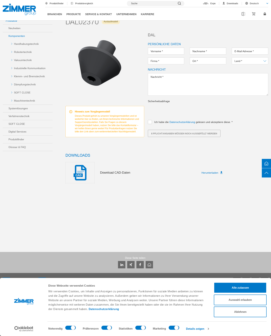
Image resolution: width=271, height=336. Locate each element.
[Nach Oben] (266, 172)
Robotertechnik (23, 52)
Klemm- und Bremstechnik (29, 76)
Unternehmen (126, 14)
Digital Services (17, 131)
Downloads (232, 3)
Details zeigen (195, 328)
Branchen (54, 14)
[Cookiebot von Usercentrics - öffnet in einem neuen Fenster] (24, 329)
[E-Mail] (149, 264)
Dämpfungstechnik (25, 84)
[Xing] (131, 264)
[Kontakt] (266, 163)
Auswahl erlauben (240, 299)
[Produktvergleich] (243, 14)
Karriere (147, 14)
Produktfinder (57, 3)
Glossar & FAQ (17, 147)
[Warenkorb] (254, 14)
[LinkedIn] (121, 264)
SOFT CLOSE (22, 92)
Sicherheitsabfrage (159, 101)
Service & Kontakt (98, 14)
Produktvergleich (84, 3)
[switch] (106, 329)
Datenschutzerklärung (104, 309)
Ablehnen (240, 311)
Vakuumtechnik (23, 60)
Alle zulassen (240, 287)
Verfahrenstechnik (18, 116)
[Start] (19, 9)
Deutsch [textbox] (254, 3)
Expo (213, 3)
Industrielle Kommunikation (30, 68)
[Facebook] (140, 264)
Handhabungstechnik (26, 43)
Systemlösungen (18, 108)
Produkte (73, 14)
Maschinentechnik (24, 100)
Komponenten (16, 35)
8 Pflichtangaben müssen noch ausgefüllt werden (184, 133)
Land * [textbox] (238, 61)
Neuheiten (14, 28)
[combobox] (255, 3)
